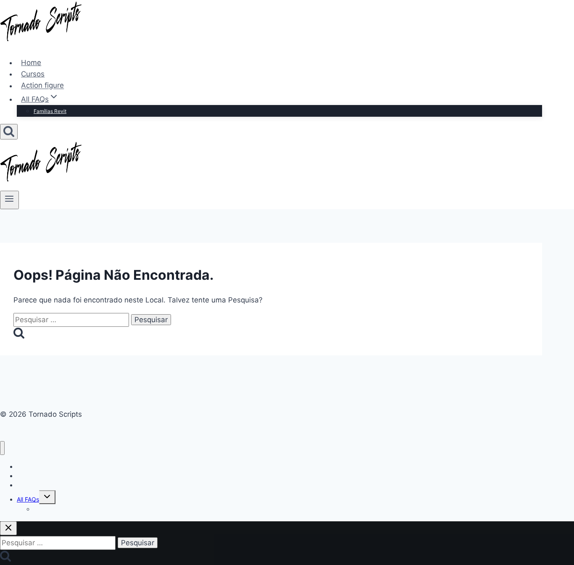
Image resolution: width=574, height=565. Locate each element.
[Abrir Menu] (9, 200)
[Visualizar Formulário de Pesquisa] (9, 131)
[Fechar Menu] (2, 448)
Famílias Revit (50, 111)
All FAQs (28, 499)
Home (31, 62)
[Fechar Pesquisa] (8, 528)
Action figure (42, 85)
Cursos (33, 74)
